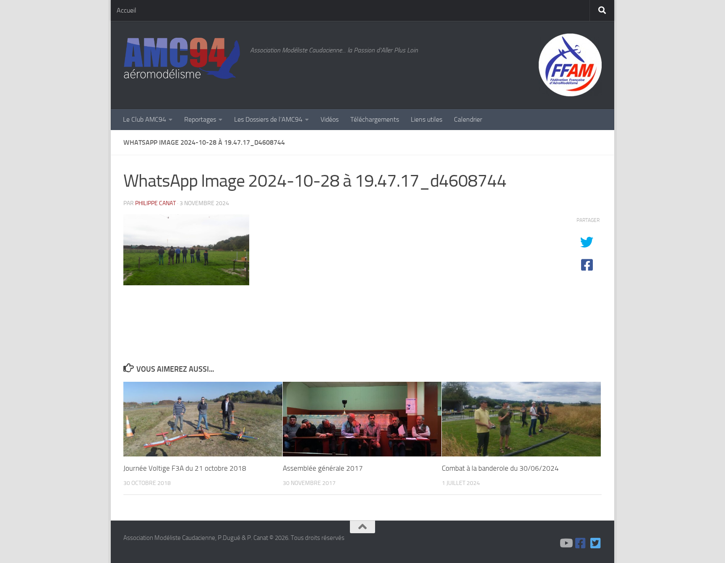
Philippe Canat (155, 203)
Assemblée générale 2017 (323, 468)
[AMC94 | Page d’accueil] (182, 59)
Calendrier (468, 119)
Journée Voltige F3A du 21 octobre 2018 (184, 468)
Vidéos (330, 119)
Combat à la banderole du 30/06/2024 (500, 468)
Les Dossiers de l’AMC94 (268, 119)
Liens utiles (426, 119)
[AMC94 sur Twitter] (596, 543)
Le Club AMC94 (144, 119)
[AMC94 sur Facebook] (581, 543)
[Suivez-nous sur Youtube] (565, 543)
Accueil (126, 10)
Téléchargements (374, 119)
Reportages (200, 119)
